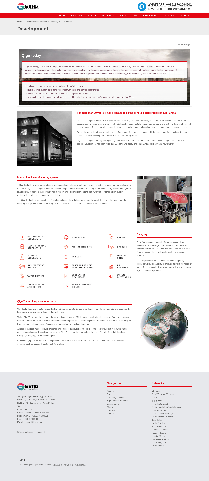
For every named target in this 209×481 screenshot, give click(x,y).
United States (158, 446)
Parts (122, 15)
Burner (92, 15)
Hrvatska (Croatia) (160, 404)
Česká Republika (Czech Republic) (167, 407)
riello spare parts (26, 465)
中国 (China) (157, 401)
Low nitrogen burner (115, 397)
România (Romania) (160, 430)
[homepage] (28, 6)
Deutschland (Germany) (162, 413)
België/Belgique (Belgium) (163, 394)
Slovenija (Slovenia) (160, 439)
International (157, 391)
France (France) (159, 410)
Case (135, 15)
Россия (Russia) (159, 433)
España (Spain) (158, 436)
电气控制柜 (68, 465)
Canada (155, 397)
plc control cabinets (43, 465)
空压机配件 (57, 465)
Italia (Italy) (157, 420)
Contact (186, 15)
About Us (76, 15)
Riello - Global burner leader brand (32, 22)
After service (151, 15)
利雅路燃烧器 (80, 465)
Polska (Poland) (159, 426)
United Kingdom (159, 442)
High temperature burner (117, 401)
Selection (108, 15)
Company (170, 15)
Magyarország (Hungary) (162, 417)
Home (62, 15)
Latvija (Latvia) (158, 423)
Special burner (113, 404)
